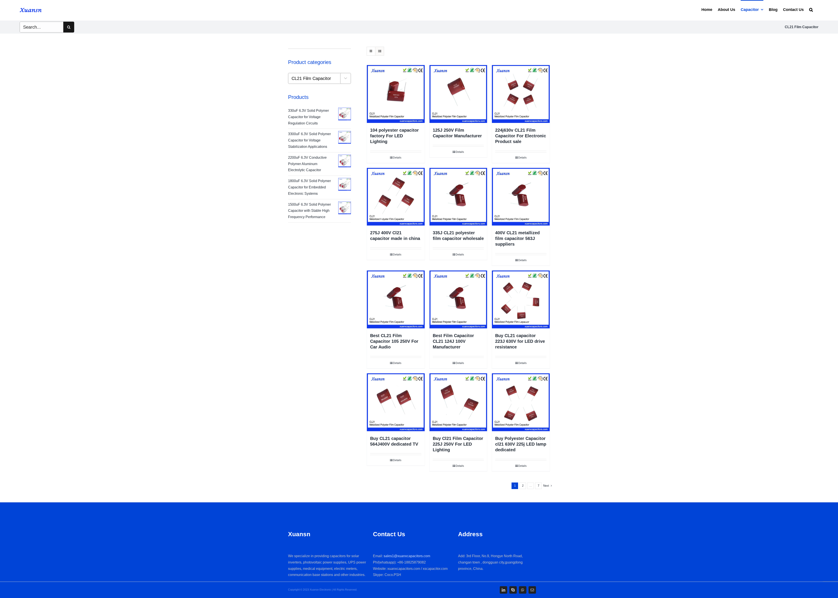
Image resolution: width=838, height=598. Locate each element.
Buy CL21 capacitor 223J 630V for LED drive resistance (520, 341)
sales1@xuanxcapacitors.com (407, 556)
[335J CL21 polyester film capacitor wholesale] (458, 197)
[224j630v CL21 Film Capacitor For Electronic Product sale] (521, 94)
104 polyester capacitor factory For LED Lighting (394, 136)
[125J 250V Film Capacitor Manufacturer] (458, 94)
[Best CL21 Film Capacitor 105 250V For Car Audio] (396, 299)
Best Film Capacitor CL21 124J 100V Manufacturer (453, 341)
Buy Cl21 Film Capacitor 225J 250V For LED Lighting (458, 444)
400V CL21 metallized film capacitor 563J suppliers (517, 238)
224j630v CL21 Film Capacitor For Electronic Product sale (520, 136)
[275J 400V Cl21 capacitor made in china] (396, 197)
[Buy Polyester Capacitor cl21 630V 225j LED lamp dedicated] (521, 402)
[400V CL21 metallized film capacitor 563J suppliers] (521, 197)
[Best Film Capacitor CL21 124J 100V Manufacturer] (458, 299)
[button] (811, 9)
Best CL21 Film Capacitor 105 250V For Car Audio (394, 341)
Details (397, 157)
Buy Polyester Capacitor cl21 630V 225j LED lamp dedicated (520, 444)
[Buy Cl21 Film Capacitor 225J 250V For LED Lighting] (458, 402)
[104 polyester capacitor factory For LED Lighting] (396, 94)
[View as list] (379, 51)
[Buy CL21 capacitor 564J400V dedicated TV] (396, 402)
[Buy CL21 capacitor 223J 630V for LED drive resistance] (521, 299)
